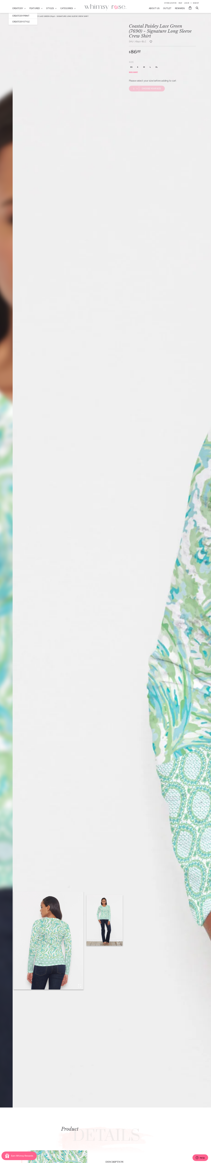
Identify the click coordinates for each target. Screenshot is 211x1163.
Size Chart (133, 72)
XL (156, 67)
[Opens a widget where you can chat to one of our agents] (200, 1158)
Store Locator (170, 3)
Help (180, 3)
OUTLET (167, 8)
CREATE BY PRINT (20, 16)
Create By (17, 8)
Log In (186, 3)
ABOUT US (154, 8)
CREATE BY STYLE (21, 22)
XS (131, 67)
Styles (50, 8)
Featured (34, 8)
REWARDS (180, 8)
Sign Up (196, 3)
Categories (66, 8)
